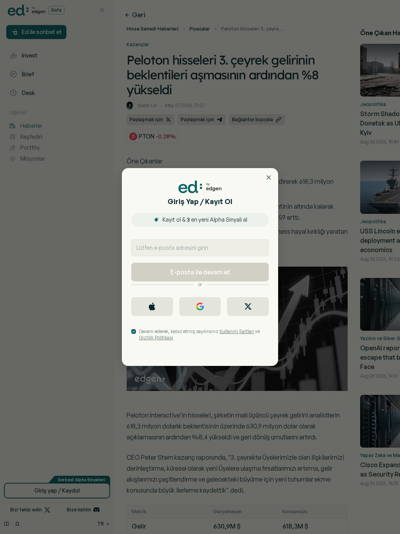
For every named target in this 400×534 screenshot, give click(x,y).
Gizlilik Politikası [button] (156, 337)
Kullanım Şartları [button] (237, 331)
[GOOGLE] (200, 306)
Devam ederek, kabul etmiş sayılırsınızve (199, 334)
